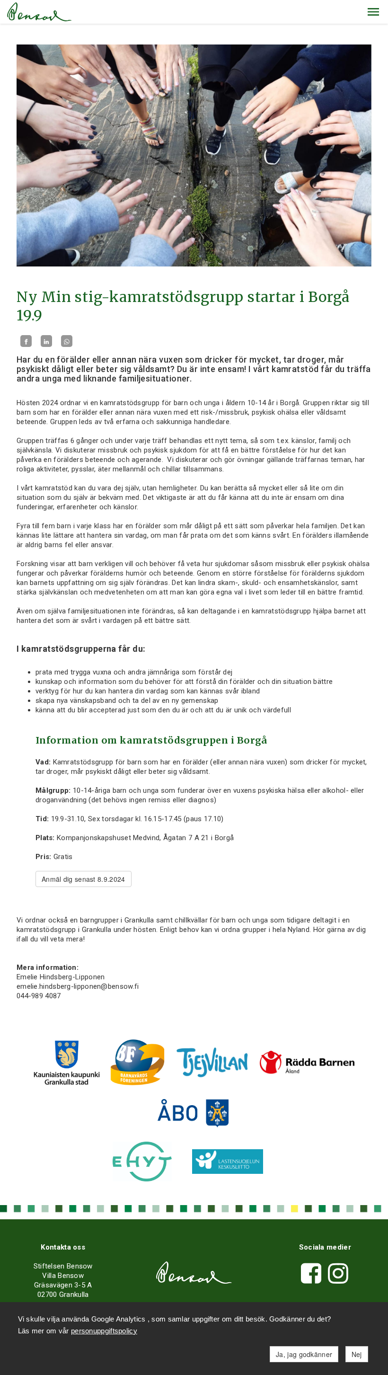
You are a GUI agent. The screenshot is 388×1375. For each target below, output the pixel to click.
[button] (373, 11)
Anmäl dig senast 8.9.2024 (83, 879)
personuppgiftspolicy (104, 1331)
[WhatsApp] (66, 341)
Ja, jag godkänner (304, 1354)
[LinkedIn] (46, 341)
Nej (357, 1354)
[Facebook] (26, 341)
